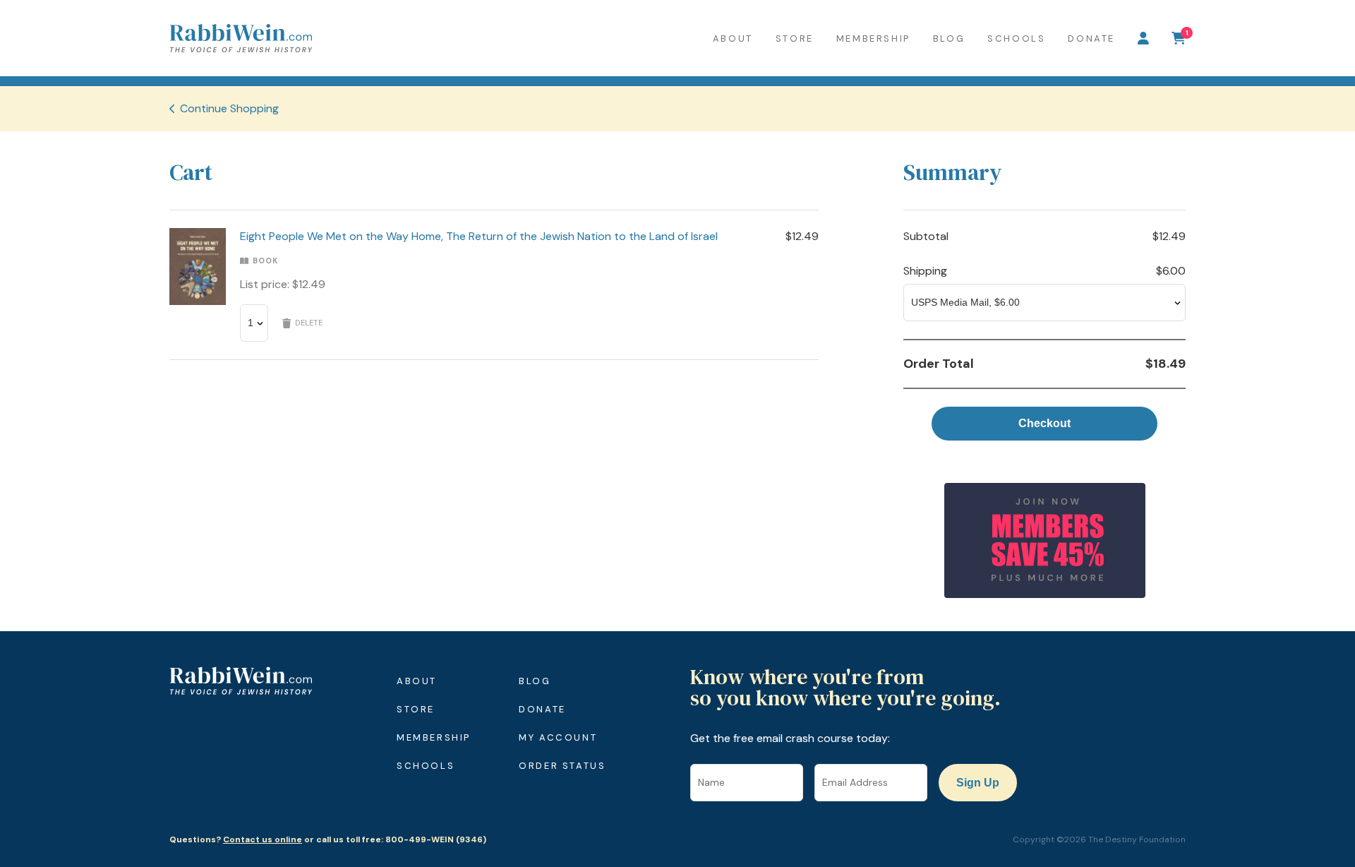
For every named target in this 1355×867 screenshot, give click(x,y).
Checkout (1044, 423)
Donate (1091, 38)
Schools (1016, 38)
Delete (309, 323)
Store (795, 38)
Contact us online (262, 839)
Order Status (562, 766)
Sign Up (977, 783)
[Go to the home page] (240, 38)
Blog (949, 38)
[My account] (1143, 38)
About (733, 38)
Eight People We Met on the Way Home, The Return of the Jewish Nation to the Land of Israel (479, 236)
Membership (873, 38)
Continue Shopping (229, 108)
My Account (558, 737)
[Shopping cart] (1179, 38)
